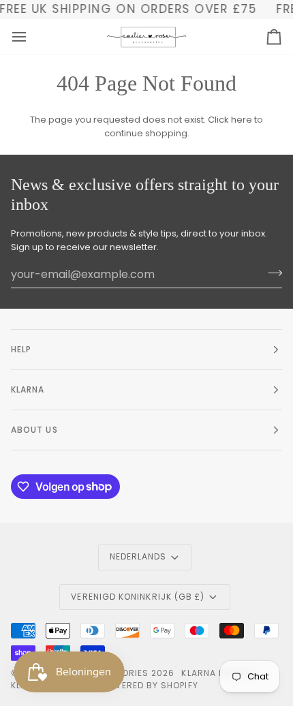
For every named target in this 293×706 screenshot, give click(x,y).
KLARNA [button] (27, 389)
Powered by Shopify (149, 685)
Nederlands (138, 556)
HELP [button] (21, 349)
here (241, 119)
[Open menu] (31, 37)
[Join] (271, 272)
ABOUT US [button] (34, 429)
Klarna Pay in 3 (218, 673)
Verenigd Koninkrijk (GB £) (137, 596)
